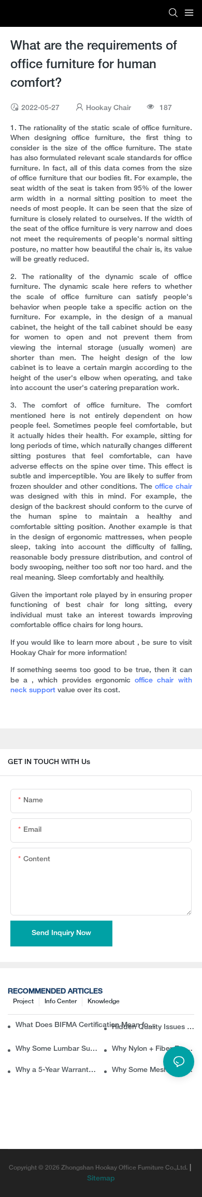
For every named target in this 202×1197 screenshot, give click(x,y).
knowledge (104, 1001)
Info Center (61, 1001)
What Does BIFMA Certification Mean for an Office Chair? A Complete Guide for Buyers (86, 1025)
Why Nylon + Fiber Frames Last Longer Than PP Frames (153, 1049)
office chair (173, 487)
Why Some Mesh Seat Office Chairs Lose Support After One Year (153, 1070)
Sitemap (101, 1178)
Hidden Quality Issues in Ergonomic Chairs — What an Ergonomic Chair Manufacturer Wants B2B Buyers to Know (153, 1027)
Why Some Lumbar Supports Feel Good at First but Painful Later (57, 1049)
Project (23, 1001)
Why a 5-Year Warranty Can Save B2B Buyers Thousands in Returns (57, 1070)
